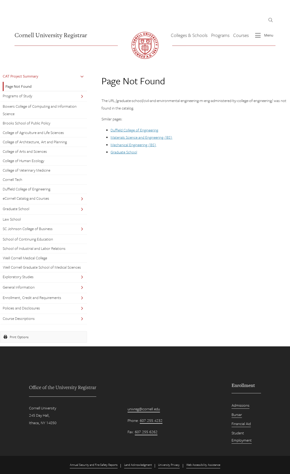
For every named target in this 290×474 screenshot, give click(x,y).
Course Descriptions (19, 318)
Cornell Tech (12, 179)
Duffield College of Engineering (26, 189)
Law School (12, 219)
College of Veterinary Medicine (26, 170)
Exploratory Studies (18, 277)
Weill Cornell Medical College (25, 258)
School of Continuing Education (28, 239)
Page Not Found (18, 86)
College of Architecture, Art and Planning (35, 142)
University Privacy (169, 464)
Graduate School (16, 208)
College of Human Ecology (23, 160)
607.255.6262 (146, 432)
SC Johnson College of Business (28, 228)
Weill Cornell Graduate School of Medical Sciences (42, 267)
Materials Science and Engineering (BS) (141, 137)
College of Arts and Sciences (25, 151)
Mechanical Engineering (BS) (133, 145)
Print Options (19, 336)
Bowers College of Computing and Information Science (40, 109)
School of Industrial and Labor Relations (34, 248)
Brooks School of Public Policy (26, 123)
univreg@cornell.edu (144, 409)
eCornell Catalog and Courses (26, 198)
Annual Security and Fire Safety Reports (94, 464)
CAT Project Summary (20, 76)
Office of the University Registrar (62, 387)
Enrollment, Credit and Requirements (32, 297)
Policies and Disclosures (21, 308)
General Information (19, 287)
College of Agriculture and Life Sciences (33, 132)
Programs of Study (17, 96)
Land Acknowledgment (138, 464)
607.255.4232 (151, 420)
